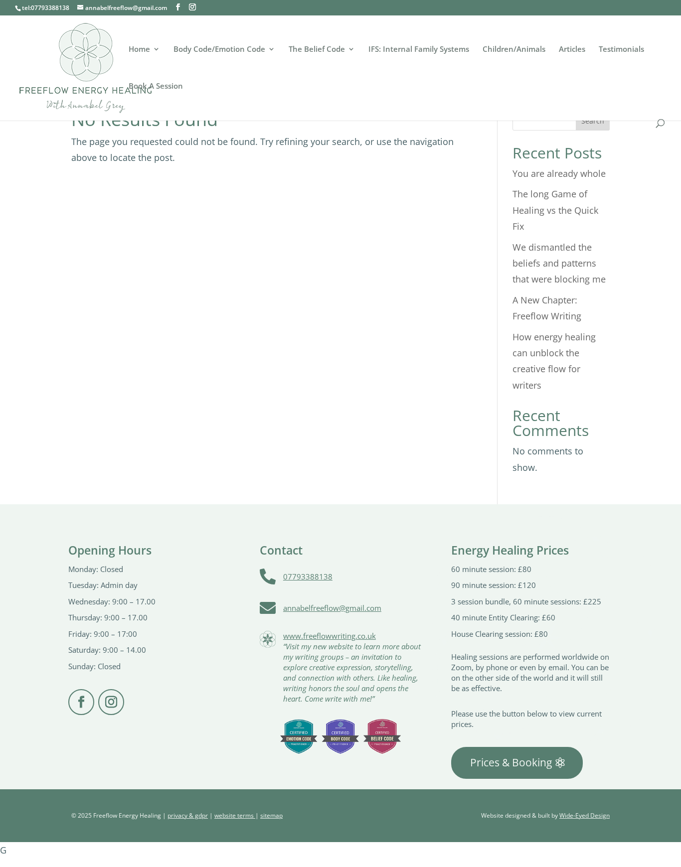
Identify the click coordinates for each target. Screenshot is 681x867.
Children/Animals (514, 49)
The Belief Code (317, 49)
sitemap (271, 815)
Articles (572, 49)
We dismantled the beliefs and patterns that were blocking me (559, 263)
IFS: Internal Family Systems (418, 49)
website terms (234, 815)
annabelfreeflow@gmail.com (332, 608)
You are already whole (559, 173)
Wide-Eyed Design (584, 815)
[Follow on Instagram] (111, 702)
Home (139, 49)
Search (592, 121)
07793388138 (308, 576)
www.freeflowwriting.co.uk (329, 636)
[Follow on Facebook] (81, 702)
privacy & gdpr (188, 815)
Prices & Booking (511, 762)
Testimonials (621, 49)
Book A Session (156, 86)
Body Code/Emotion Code (219, 49)
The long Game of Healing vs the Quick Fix (555, 210)
